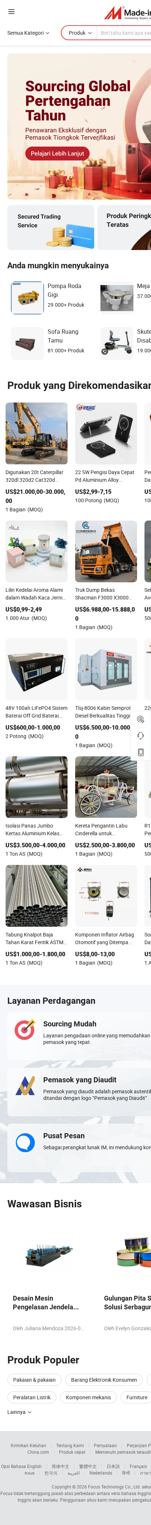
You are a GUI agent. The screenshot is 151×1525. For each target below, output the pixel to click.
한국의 (51, 1473)
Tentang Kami (70, 1445)
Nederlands (100, 1473)
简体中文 (60, 1466)
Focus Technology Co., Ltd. (114, 1487)
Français (138, 1466)
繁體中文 (88, 1466)
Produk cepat (72, 1452)
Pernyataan (105, 1445)
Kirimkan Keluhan (28, 1445)
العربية (73, 1473)
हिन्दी (126, 1473)
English (34, 1466)
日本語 (113, 1466)
